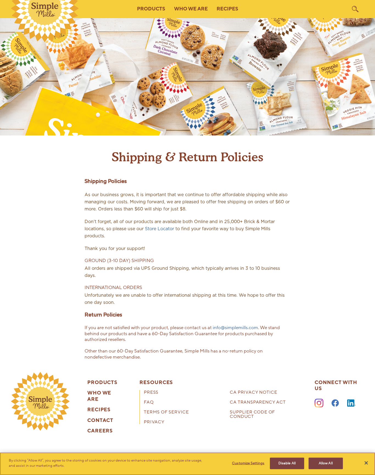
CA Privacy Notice (253, 392)
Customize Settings (248, 463)
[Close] (366, 463)
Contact (100, 421)
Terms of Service (166, 412)
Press (151, 392)
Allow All (326, 463)
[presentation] (40, 401)
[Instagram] (319, 403)
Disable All (287, 463)
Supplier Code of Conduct (252, 415)
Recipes (227, 9)
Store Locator (159, 228)
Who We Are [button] (191, 9)
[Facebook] (335, 403)
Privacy (154, 422)
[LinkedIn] (351, 403)
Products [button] (151, 9)
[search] (355, 9)
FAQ (148, 402)
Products (102, 383)
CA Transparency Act (258, 402)
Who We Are (99, 396)
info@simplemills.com (235, 327)
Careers (100, 431)
